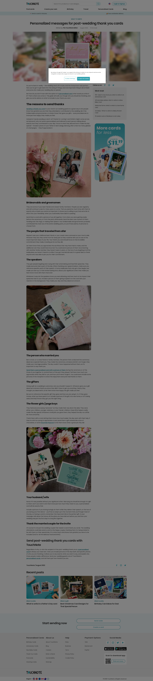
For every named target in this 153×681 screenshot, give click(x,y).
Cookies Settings (70, 78)
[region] (77, 75)
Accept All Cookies (83, 78)
